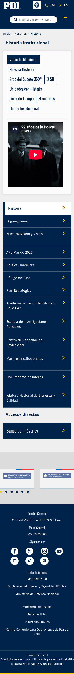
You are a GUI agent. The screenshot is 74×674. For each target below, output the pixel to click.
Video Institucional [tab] (23, 60)
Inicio (6, 33)
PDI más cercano (67, 5)
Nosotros (20, 33)
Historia (14, 208)
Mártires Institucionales (24, 358)
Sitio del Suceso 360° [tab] (25, 79)
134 (52, 5)
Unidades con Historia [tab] (25, 89)
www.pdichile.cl (37, 655)
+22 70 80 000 (37, 534)
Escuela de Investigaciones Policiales (26, 324)
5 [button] (22, 492)
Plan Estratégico (18, 290)
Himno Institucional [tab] (24, 109)
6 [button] (28, 492)
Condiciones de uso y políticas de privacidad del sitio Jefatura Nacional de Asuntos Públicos (37, 661)
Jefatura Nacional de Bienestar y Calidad (31, 398)
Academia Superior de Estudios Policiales (30, 305)
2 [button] (6, 492)
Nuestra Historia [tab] (21, 70)
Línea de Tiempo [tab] (21, 99)
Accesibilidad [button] (37, 5)
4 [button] (17, 492)
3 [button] (12, 492)
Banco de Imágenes (22, 431)
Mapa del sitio (37, 579)
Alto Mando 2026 (19, 252)
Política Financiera (20, 265)
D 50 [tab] (50, 79)
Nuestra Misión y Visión (24, 234)
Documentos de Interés (24, 377)
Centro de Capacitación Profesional (24, 342)
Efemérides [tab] (46, 99)
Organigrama (16, 221)
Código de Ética (18, 278)
